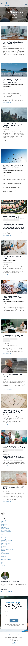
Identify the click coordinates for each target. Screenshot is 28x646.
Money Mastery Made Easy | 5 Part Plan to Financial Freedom (13, 167)
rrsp (2, 564)
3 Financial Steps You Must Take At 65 (13, 375)
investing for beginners (7, 172)
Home (6, 634)
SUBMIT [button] (14, 620)
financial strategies (19, 170)
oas (2, 552)
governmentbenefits (6, 536)
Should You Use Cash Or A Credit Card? (13, 257)
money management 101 (7, 262)
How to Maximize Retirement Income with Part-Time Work (14, 447)
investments (20, 84)
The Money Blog (12, 634)
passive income (21, 301)
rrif (2, 562)
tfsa (2, 568)
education (5, 170)
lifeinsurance (4, 547)
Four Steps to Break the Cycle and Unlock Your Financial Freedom (12, 80)
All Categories (4, 520)
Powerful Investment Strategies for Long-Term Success (12, 297)
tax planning (5, 451)
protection (3, 556)
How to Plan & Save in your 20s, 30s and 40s (13, 42)
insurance (3, 537)
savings (3, 565)
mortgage (3, 550)
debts (2, 525)
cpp (2, 523)
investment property (6, 543)
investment (4, 542)
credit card (5, 260)
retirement (4, 558)
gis (2, 534)
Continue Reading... (7, 58)
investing (3, 539)
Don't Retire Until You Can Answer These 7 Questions (13, 336)
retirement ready (6, 340)
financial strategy (14, 84)
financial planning (6, 84)
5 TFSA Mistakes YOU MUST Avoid (13, 487)
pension (3, 555)
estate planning (5, 528)
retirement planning (6, 86)
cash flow (3, 521)
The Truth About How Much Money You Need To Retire (13, 411)
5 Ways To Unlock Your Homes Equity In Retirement (13, 217)
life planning (15, 301)
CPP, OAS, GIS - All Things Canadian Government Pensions (13, 125)
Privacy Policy (20, 634)
